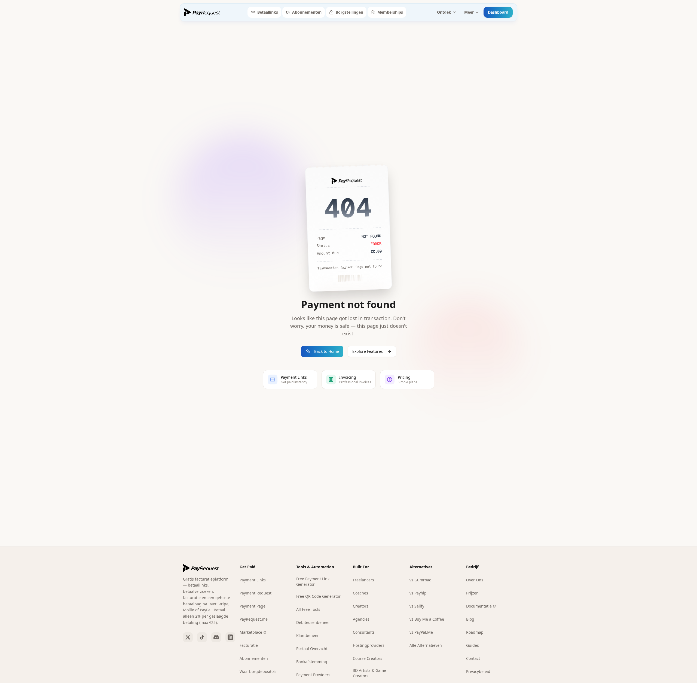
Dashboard (498, 12)
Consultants (364, 632)
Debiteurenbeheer (313, 622)
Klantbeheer (307, 635)
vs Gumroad (420, 579)
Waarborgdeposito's (258, 671)
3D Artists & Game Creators (369, 673)
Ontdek (444, 12)
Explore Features (367, 351)
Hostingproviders (368, 645)
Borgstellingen (349, 12)
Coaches (360, 593)
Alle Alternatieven (425, 645)
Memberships (390, 12)
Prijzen (472, 593)
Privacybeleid (478, 671)
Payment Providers (313, 674)
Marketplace (251, 632)
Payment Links (253, 579)
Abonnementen (307, 12)
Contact (473, 658)
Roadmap (475, 632)
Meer (469, 12)
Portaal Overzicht (312, 648)
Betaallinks (267, 12)
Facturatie (249, 645)
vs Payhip (418, 593)
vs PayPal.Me (421, 632)
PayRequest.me (254, 619)
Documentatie (479, 606)
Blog (470, 619)
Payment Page (252, 606)
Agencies (361, 619)
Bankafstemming (311, 661)
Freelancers (363, 579)
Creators (360, 606)
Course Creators (367, 658)
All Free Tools (308, 609)
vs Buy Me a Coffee (426, 619)
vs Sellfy (416, 606)
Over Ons (474, 579)
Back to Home (326, 351)
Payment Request (255, 593)
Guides (472, 645)
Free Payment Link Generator (312, 581)
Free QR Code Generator (318, 596)
